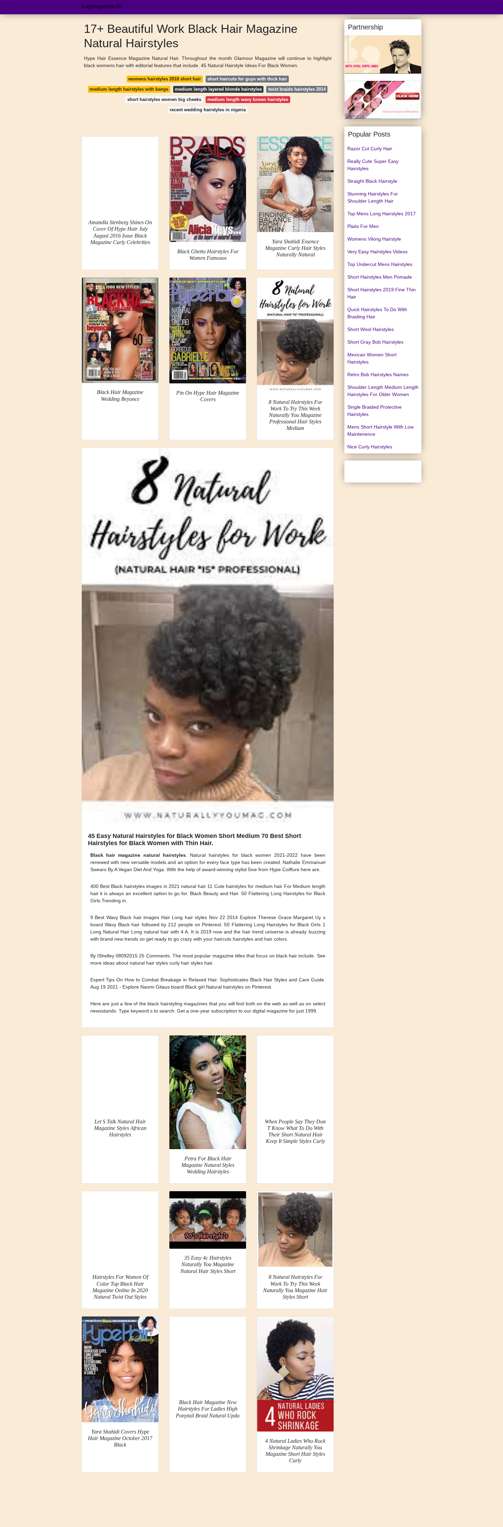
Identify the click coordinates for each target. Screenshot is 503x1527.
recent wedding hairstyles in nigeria (208, 109)
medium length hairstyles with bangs (129, 89)
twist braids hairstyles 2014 (297, 89)
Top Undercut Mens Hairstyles (379, 264)
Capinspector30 (101, 6)
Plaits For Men (363, 226)
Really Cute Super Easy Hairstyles (373, 164)
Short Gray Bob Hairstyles (375, 342)
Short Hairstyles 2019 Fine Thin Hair (381, 293)
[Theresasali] (383, 54)
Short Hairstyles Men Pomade (379, 277)
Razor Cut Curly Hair (369, 148)
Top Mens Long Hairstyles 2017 (381, 213)
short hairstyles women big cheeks (164, 99)
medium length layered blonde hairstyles (218, 89)
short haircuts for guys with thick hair (247, 78)
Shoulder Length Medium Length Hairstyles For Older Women (382, 390)
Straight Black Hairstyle (372, 181)
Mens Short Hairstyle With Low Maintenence (380, 430)
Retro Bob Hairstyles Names (378, 374)
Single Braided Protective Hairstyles (374, 410)
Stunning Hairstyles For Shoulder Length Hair (372, 197)
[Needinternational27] (383, 99)
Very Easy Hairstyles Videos (377, 251)
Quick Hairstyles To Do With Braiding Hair (377, 313)
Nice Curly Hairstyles (369, 446)
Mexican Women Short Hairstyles (372, 358)
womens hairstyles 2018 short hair (164, 78)
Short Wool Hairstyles (370, 329)
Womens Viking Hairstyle (374, 239)
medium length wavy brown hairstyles (247, 99)
